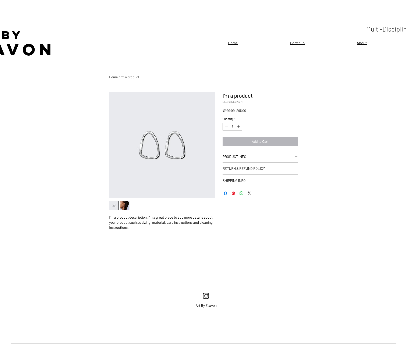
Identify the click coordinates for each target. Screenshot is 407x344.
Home (113, 77)
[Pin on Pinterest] (233, 193)
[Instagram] (206, 296)
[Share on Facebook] (225, 193)
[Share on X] (249, 193)
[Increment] (238, 126)
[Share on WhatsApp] (241, 193)
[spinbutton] (232, 126)
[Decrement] (226, 126)
